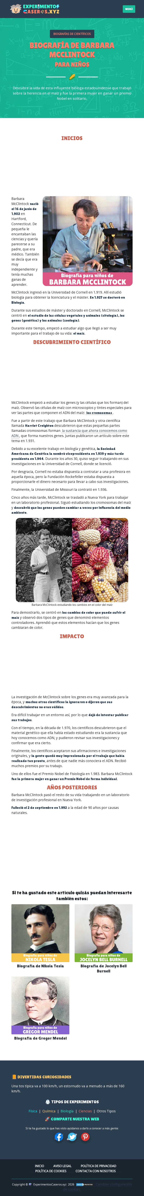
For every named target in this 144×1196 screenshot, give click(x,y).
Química (48, 1111)
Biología (67, 1111)
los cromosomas (99, 413)
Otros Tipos (106, 1111)
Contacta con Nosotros (96, 1171)
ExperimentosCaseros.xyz (50, 1184)
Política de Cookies (50, 1171)
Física (33, 1111)
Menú (129, 9)
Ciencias (85, 1111)
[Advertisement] (72, 168)
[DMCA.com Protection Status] (84, 1184)
